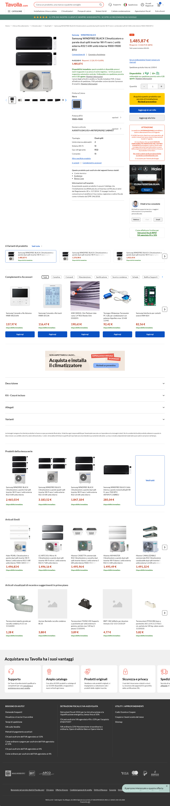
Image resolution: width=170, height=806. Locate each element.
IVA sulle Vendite (12, 727)
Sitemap (118, 722)
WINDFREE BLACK (88, 35)
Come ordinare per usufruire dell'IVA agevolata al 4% (28, 754)
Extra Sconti (160, 11)
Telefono (136, 220)
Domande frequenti (13, 712)
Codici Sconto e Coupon (125, 712)
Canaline (56, 277)
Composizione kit (78, 54)
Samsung (75, 35)
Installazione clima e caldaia (45, 11)
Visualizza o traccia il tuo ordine (19, 717)
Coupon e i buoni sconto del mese (129, 717)
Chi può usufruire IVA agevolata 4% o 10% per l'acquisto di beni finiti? (84, 720)
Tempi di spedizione (13, 722)
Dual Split (48, 26)
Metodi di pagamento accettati (18, 732)
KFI (89, 802)
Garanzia (112, 790)
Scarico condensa (119, 277)
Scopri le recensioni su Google (93, 17)
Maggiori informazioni (94, 76)
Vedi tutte (36, 246)
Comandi (69, 277)
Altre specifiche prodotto (81, 158)
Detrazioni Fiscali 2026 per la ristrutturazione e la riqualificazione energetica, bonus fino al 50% (82, 713)
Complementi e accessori (92, 163)
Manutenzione (85, 277)
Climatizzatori (67, 11)
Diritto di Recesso (100, 790)
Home (7, 26)
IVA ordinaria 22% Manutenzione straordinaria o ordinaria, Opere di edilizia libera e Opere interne (81, 727)
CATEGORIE (17, 11)
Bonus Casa (79, 178)
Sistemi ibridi (101, 11)
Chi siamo (50, 790)
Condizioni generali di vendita (81, 790)
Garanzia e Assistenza (96, 54)
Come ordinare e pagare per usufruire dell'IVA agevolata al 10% (29, 742)
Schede (135, 277)
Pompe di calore (84, 11)
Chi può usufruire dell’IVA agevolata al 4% (23, 749)
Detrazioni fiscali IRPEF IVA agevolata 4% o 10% (147, 234)
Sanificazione (101, 277)
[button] (65, 100)
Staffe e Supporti (151, 277)
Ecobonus (78, 176)
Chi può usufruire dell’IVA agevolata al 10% (24, 736)
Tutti (45, 277)
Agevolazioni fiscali (143, 11)
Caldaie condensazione (120, 11)
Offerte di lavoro (62, 790)
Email (158, 220)
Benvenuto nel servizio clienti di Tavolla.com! (27, 790)
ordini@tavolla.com (151, 155)
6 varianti (75, 163)
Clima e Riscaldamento (20, 26)
